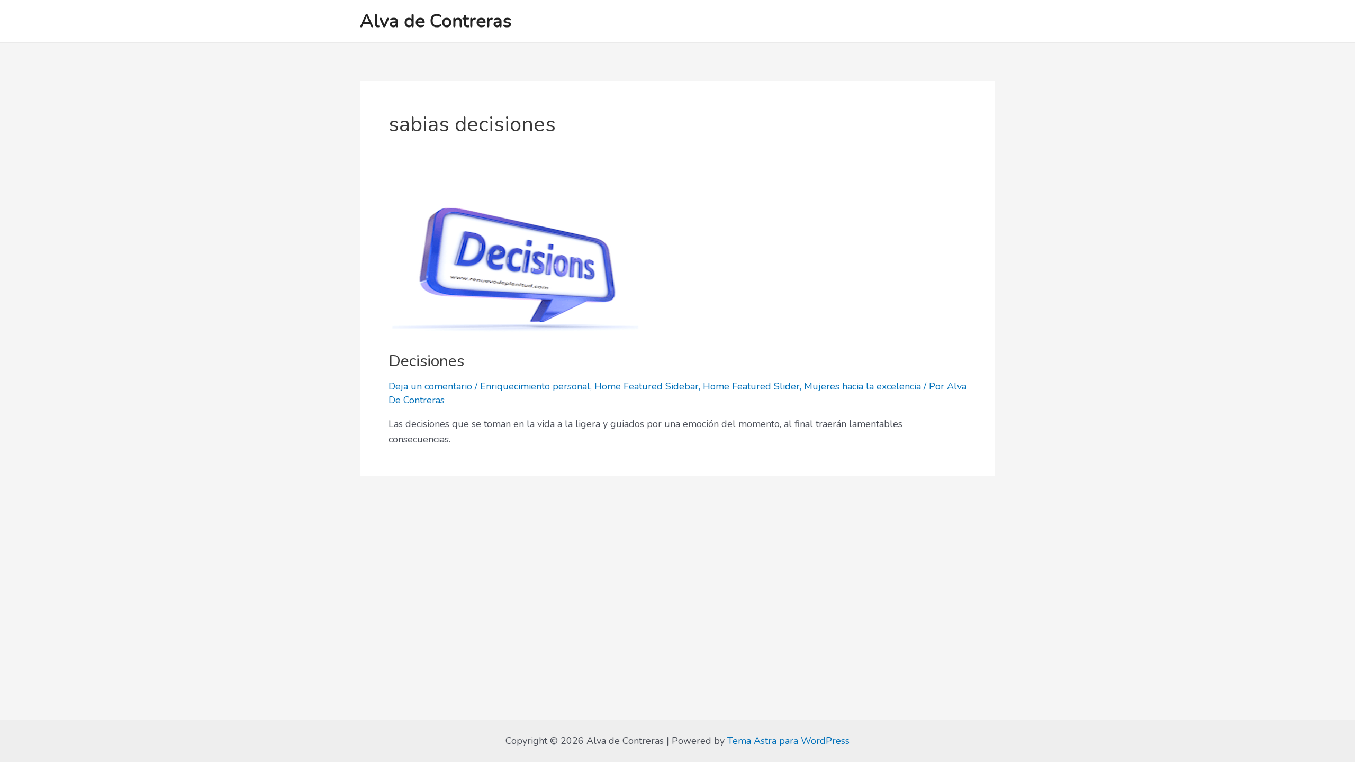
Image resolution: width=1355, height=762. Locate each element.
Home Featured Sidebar (646, 386)
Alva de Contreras (436, 20)
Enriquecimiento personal (535, 386)
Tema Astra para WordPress (788, 740)
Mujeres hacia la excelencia (862, 386)
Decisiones (426, 361)
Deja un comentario (430, 386)
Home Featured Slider (751, 386)
